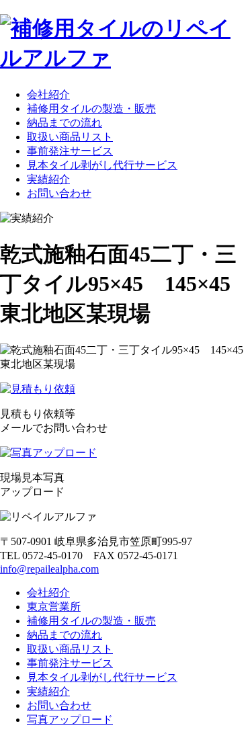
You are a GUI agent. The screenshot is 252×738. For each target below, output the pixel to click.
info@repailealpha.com (49, 569)
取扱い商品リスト (70, 136)
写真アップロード (70, 719)
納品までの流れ (64, 122)
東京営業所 (54, 606)
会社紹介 (48, 94)
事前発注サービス (70, 151)
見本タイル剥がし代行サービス (102, 165)
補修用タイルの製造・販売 (91, 108)
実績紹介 (48, 179)
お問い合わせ (59, 193)
